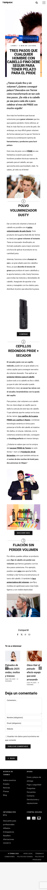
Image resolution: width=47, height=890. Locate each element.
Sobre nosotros (9, 780)
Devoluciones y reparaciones (33, 801)
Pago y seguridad (34, 785)
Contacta (30, 796)
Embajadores (8, 832)
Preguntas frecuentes (31, 790)
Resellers (7, 836)
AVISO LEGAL (28, 853)
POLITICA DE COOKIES (25, 856)
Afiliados (6, 828)
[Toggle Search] (37, 3)
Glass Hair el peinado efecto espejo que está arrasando (34, 672)
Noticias (6, 788)
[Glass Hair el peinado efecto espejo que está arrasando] (34, 656)
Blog (5, 795)
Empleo (6, 784)
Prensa (6, 791)
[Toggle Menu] (42, 2)
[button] (6, 668)
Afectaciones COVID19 (8, 841)
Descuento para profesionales (9, 823)
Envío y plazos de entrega (34, 779)
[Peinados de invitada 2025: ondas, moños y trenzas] (12, 656)
